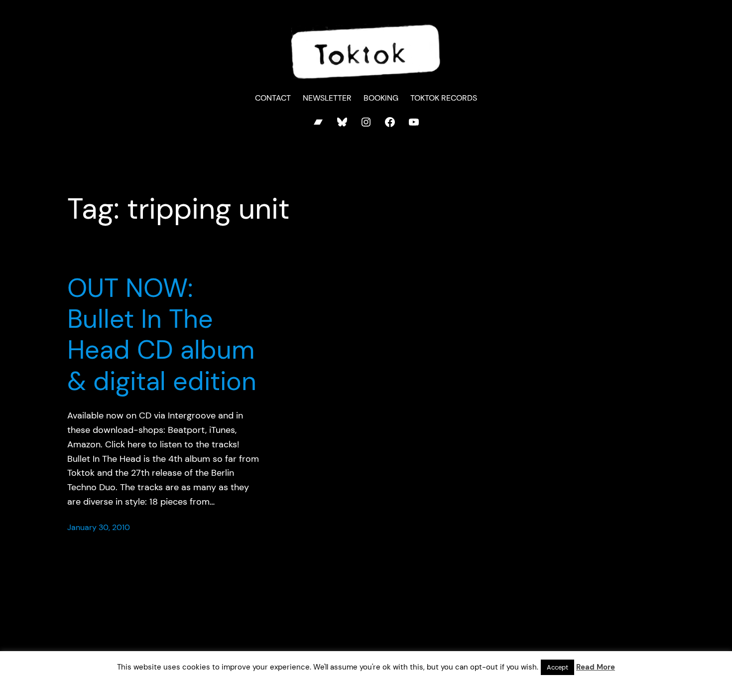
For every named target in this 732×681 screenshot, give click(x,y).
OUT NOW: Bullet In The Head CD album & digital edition (161, 334)
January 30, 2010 (98, 527)
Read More (595, 667)
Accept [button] (557, 667)
